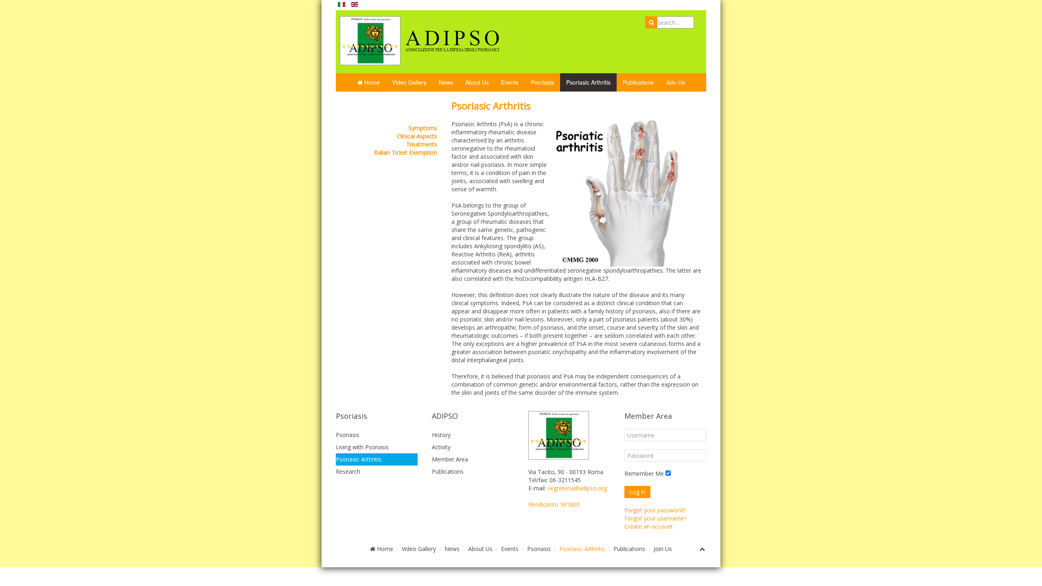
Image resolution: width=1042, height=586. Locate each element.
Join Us (675, 82)
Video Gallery (409, 82)
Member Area (450, 459)
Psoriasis (542, 82)
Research (348, 471)
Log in (637, 492)
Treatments (421, 144)
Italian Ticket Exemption (405, 152)
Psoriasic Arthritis (588, 82)
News (446, 82)
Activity (441, 447)
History (441, 435)
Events (510, 82)
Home (371, 82)
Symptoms (423, 128)
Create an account (648, 526)
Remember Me (644, 473)
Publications (638, 82)
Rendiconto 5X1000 (554, 504)
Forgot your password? (654, 510)
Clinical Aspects (417, 136)
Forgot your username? (655, 518)
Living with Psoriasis (362, 447)
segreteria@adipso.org (577, 488)
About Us (477, 82)
